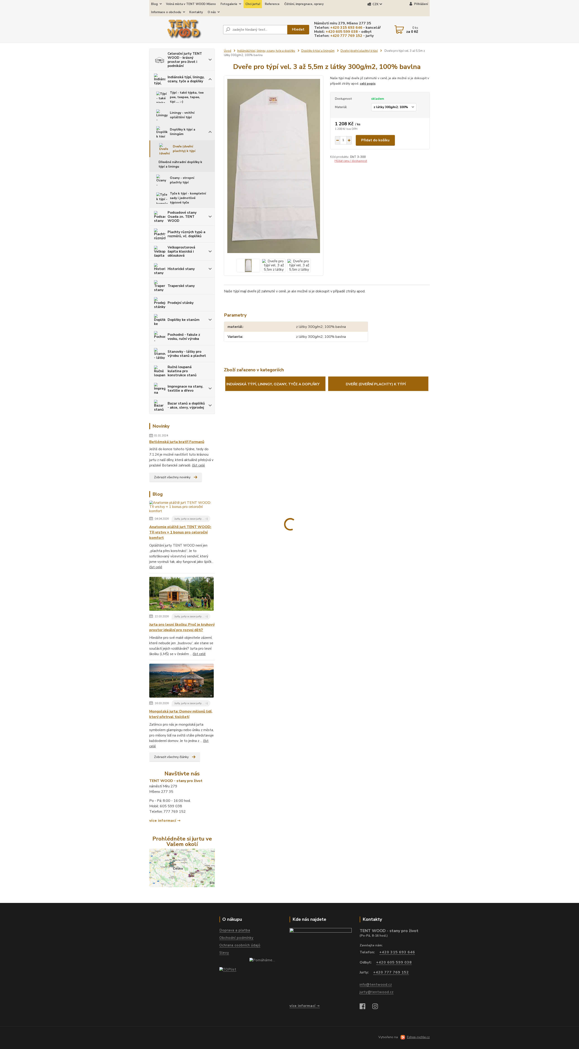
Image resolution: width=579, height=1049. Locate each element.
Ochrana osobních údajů (239, 945)
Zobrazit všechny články (171, 757)
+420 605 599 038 (342, 31)
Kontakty (196, 12)
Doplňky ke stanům (183, 319)
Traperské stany (181, 286)
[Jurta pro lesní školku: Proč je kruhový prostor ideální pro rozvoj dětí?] (181, 594)
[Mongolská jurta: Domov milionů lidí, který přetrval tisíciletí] (181, 681)
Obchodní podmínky (236, 937)
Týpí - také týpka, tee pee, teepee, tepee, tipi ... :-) (187, 97)
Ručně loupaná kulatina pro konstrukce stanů (182, 371)
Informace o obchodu (166, 12)
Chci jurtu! (252, 4)
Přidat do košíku (375, 140)
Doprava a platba (234, 930)
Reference (272, 4)
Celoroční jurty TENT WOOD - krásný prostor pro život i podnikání (185, 59)
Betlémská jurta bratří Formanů (176, 441)
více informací (162, 820)
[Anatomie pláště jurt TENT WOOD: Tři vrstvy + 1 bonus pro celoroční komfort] (182, 507)
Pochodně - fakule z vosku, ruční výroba (184, 336)
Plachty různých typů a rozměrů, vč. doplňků (186, 234)
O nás (212, 12)
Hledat (298, 29)
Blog (154, 4)
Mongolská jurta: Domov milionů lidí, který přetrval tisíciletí (180, 714)
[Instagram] (377, 1007)
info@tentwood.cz (376, 984)
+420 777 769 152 (346, 35)
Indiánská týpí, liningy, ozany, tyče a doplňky (186, 79)
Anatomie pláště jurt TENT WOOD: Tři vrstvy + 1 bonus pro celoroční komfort (180, 532)
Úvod (227, 51)
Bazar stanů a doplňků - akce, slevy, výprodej (186, 405)
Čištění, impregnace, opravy (304, 4)
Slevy (224, 952)
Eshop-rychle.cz (418, 1037)
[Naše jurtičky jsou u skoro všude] (182, 867)
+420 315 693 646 (346, 27)
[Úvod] (184, 29)
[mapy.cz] (321, 964)
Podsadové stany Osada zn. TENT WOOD (182, 216)
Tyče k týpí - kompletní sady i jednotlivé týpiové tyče (188, 198)
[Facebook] (365, 1007)
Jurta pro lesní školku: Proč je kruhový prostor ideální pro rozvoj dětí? (182, 627)
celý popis (367, 83)
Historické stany (181, 269)
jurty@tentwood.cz (377, 992)
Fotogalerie (229, 4)
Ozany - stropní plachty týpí (182, 180)
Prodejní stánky (181, 303)
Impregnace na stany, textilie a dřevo (185, 388)
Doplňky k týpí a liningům (182, 131)
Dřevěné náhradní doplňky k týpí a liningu (180, 164)
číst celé (198, 465)
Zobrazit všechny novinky (172, 477)
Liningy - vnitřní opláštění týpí (182, 115)
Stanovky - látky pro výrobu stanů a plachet (187, 353)
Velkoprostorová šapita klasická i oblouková (181, 251)
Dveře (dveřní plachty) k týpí (184, 148)
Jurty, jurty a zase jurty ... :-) (191, 519)
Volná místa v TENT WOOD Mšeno (191, 4)
